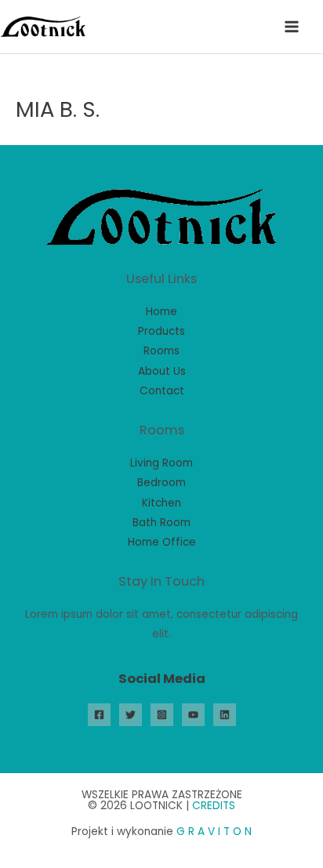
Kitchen (161, 503)
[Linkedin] (224, 714)
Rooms (161, 350)
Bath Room (161, 522)
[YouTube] (193, 714)
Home (161, 311)
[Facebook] (99, 714)
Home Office (162, 542)
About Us (162, 371)
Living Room (161, 463)
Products (161, 331)
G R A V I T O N (214, 831)
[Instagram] (162, 714)
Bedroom (161, 482)
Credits (213, 805)
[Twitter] (130, 714)
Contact (162, 390)
